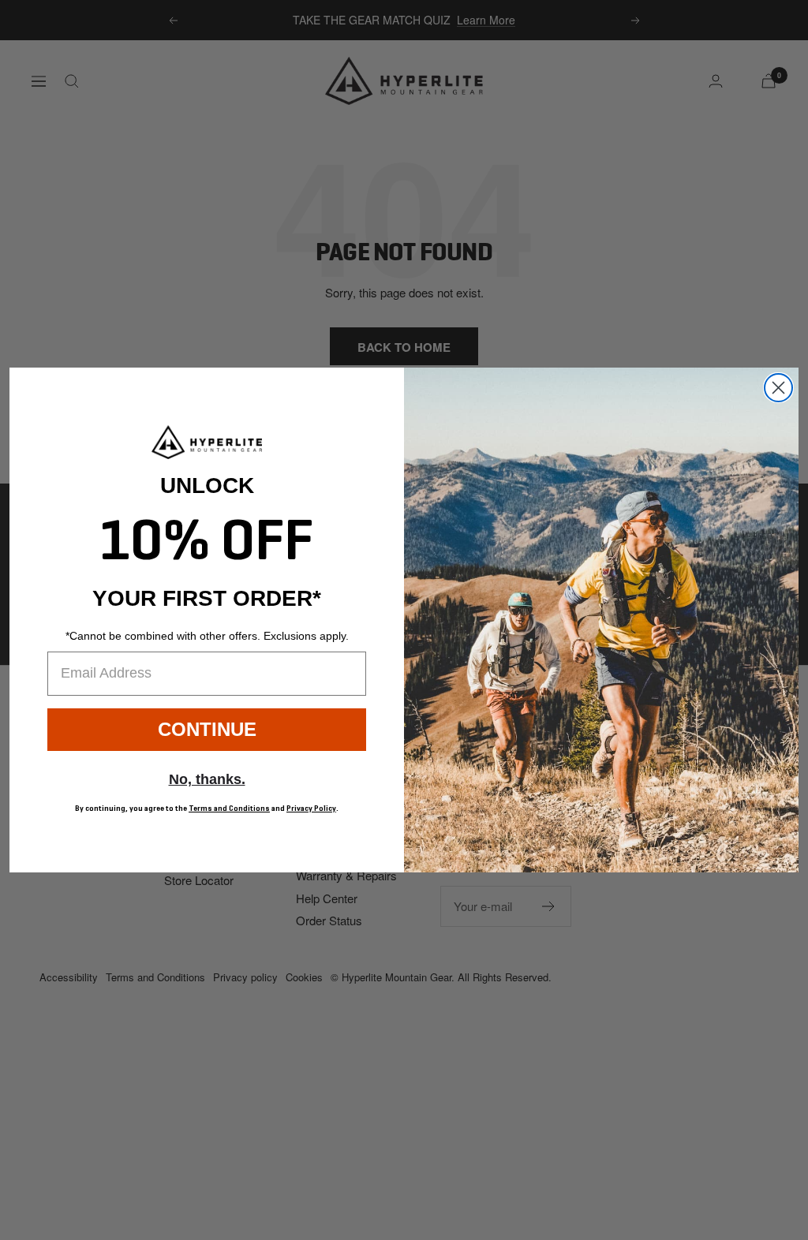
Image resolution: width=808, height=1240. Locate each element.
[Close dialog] (778, 388)
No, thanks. (207, 779)
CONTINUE (207, 729)
